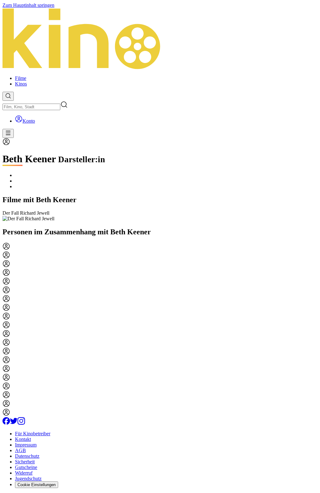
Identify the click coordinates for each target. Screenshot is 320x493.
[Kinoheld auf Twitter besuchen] (14, 423)
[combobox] (31, 107)
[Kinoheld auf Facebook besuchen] (6, 423)
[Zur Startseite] (160, 39)
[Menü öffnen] (8, 133)
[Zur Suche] (8, 96)
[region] (160, 216)
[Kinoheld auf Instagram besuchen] (21, 423)
